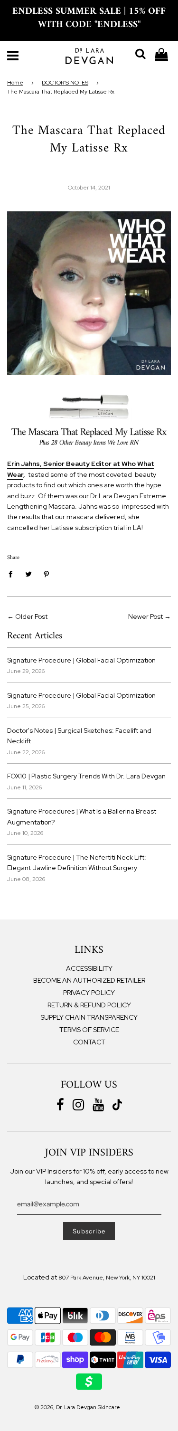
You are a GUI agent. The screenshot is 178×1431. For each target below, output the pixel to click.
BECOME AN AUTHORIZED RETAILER (89, 980)
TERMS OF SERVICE (89, 1029)
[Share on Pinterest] (46, 573)
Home (15, 82)
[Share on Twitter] (28, 573)
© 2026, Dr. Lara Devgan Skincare (77, 1407)
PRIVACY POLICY (89, 992)
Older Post (31, 616)
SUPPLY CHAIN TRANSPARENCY (89, 1017)
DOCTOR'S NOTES (65, 82)
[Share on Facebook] (13, 573)
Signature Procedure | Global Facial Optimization (81, 660)
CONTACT (89, 1042)
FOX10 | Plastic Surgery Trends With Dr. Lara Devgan (86, 776)
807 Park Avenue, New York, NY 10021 (106, 1277)
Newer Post (145, 616)
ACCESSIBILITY (89, 968)
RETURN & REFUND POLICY (89, 1005)
